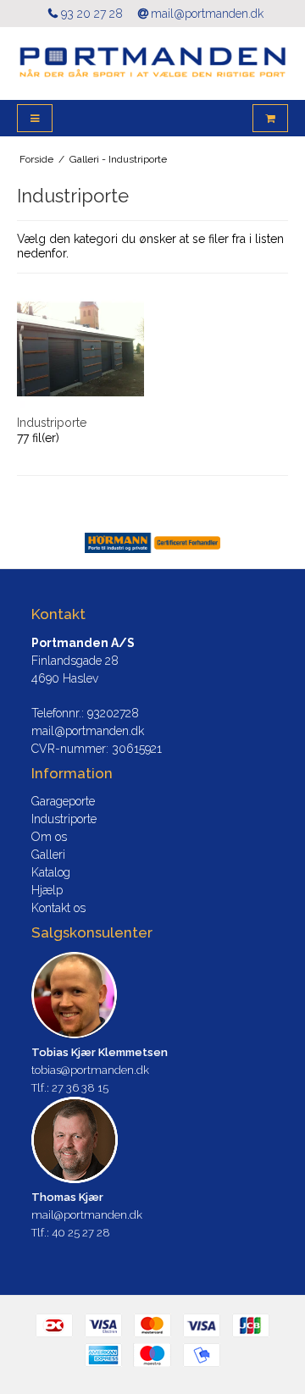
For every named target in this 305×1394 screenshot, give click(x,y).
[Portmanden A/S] (152, 63)
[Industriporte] (80, 348)
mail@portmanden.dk (207, 13)
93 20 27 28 (92, 13)
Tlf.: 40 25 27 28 (70, 1232)
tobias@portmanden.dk (90, 1070)
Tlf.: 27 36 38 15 (69, 1087)
